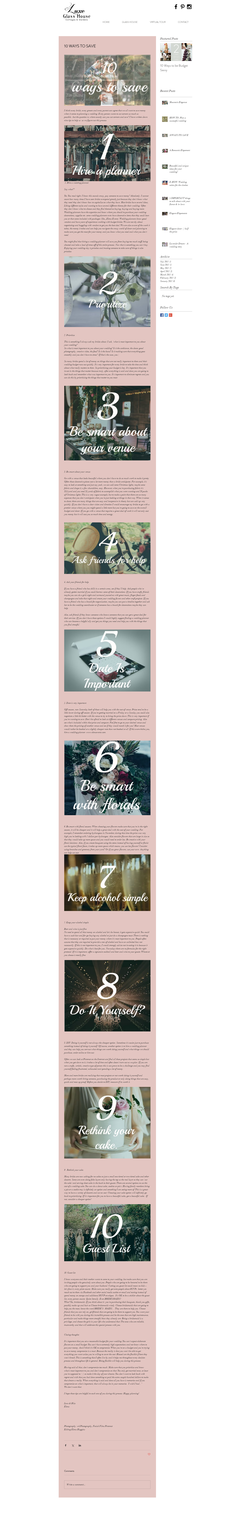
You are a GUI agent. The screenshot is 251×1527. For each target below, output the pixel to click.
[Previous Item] (165, 52)
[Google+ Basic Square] (170, 315)
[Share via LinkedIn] (79, 1445)
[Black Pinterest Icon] (182, 6)
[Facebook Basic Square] (162, 315)
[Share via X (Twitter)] (72, 1445)
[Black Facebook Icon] (176, 6)
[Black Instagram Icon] (189, 6)
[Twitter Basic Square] (166, 315)
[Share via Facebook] (65, 1445)
